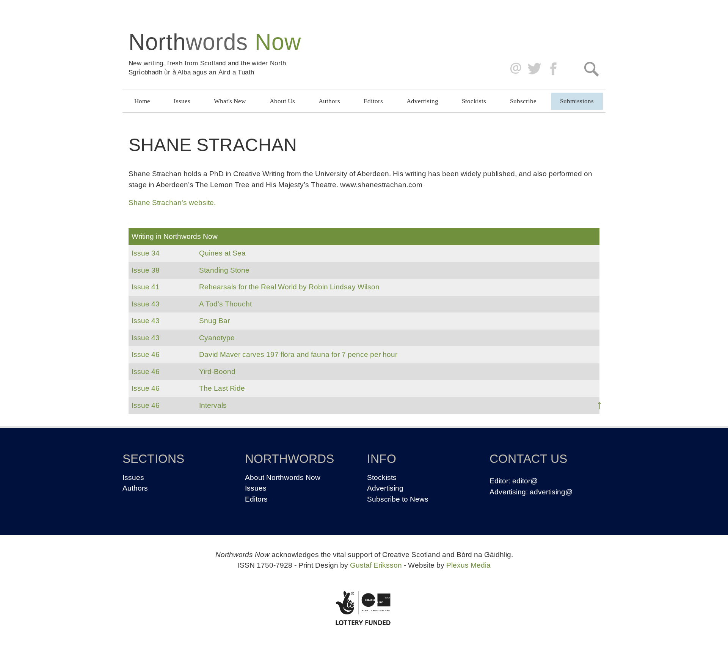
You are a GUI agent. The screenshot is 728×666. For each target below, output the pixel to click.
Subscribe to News (397, 499)
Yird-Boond (217, 372)
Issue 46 (146, 354)
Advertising (422, 101)
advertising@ (551, 492)
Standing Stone (224, 270)
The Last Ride (222, 388)
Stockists (474, 101)
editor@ (525, 481)
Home (142, 101)
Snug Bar (214, 321)
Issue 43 (146, 304)
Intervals (213, 405)
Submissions (577, 101)
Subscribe (523, 101)
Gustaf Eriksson (376, 565)
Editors (373, 101)
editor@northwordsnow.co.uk (514, 69)
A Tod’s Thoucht (225, 304)
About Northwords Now (282, 477)
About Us (282, 101)
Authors (329, 101)
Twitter (534, 69)
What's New (230, 101)
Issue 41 (146, 287)
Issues (182, 101)
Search (591, 69)
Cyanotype (217, 338)
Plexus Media (468, 565)
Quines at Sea (222, 253)
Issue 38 (146, 270)
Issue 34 (146, 253)
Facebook (554, 69)
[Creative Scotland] (364, 608)
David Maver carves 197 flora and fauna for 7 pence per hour (298, 354)
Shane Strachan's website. (172, 203)
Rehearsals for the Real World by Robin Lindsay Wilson (289, 287)
